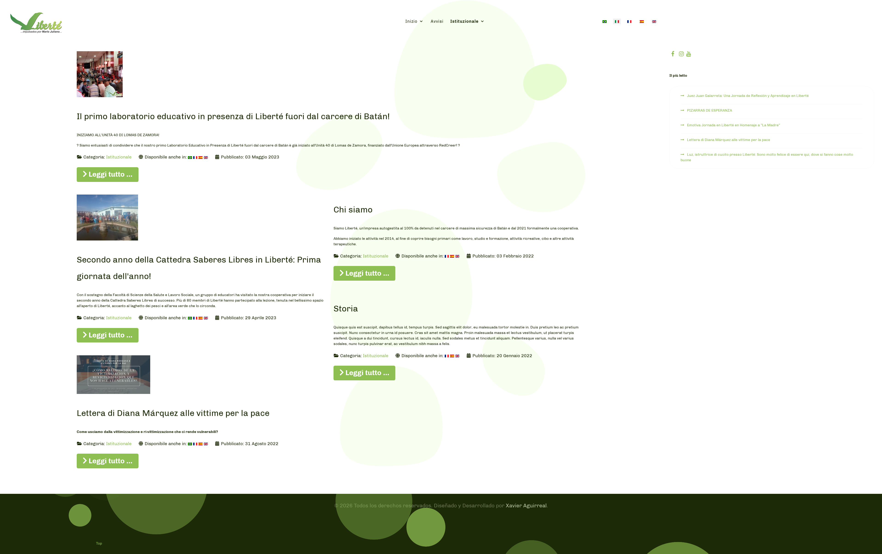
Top (99, 543)
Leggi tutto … (110, 174)
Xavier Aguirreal (526, 505)
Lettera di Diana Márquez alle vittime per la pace (173, 413)
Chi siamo (353, 209)
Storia (346, 308)
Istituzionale (119, 157)
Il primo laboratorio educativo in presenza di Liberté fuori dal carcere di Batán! (233, 116)
